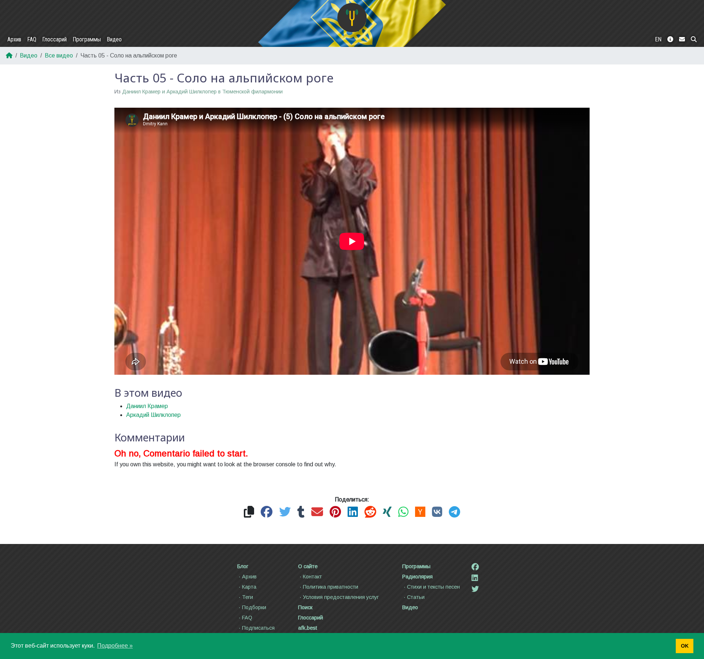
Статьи (416, 597)
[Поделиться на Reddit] (370, 512)
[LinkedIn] (475, 578)
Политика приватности (330, 587)
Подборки (254, 607)
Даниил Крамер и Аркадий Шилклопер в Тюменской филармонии (202, 92)
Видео (114, 39)
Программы (87, 39)
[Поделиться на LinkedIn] (352, 512)
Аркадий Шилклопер (153, 415)
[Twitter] (475, 589)
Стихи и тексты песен (433, 587)
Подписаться (258, 628)
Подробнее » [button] (115, 646)
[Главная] (352, 17)
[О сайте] (670, 39)
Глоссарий (54, 39)
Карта (249, 587)
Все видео (59, 55)
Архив (14, 39)
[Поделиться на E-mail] (317, 512)
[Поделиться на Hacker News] (420, 512)
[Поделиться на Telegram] (454, 512)
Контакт (312, 577)
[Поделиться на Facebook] (266, 512)
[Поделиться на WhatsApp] (403, 512)
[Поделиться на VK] (437, 512)
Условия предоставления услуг (341, 597)
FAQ (31, 39)
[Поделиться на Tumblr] (301, 512)
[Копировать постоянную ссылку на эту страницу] (249, 512)
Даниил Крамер (147, 406)
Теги (247, 597)
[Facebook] (475, 567)
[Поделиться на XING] (387, 512)
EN (658, 39)
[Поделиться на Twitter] (285, 512)
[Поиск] (694, 39)
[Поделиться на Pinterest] (335, 512)
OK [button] (685, 646)
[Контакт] (682, 39)
